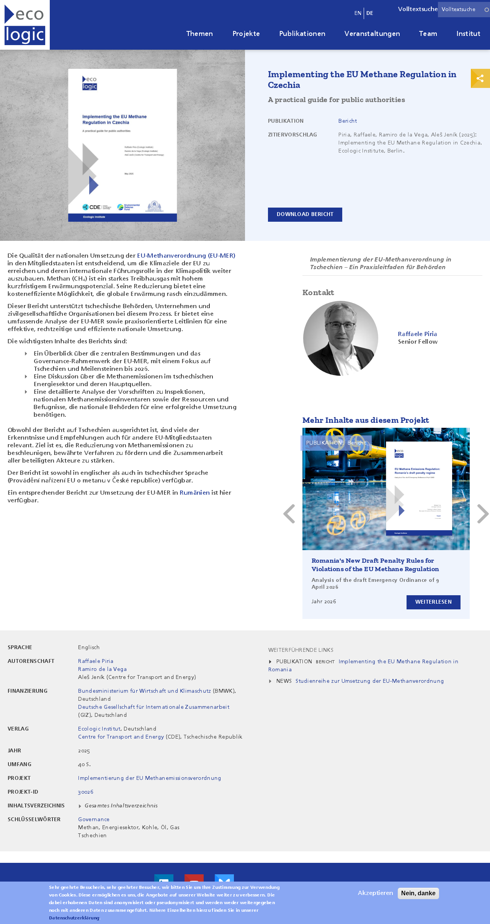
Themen (199, 34)
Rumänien (196, 493)
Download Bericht (305, 214)
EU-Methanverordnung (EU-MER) (186, 256)
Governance (93, 819)
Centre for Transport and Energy (121, 737)
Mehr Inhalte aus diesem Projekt (365, 420)
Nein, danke (418, 893)
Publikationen (302, 34)
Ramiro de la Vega (102, 669)
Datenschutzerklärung (74, 918)
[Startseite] (25, 25)
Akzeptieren (375, 893)
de (370, 13)
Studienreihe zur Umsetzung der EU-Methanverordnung (370, 681)
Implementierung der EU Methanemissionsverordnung (149, 778)
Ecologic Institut (99, 729)
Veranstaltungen (372, 34)
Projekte (246, 34)
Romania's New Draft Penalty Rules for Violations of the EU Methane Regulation (375, 564)
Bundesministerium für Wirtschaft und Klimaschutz (144, 691)
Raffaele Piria (95, 661)
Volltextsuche (418, 9)
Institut (468, 34)
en (358, 13)
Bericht (347, 121)
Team (428, 34)
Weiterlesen (433, 602)
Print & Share (480, 78)
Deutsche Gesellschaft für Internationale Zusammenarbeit (153, 707)
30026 (85, 792)
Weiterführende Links (300, 650)
